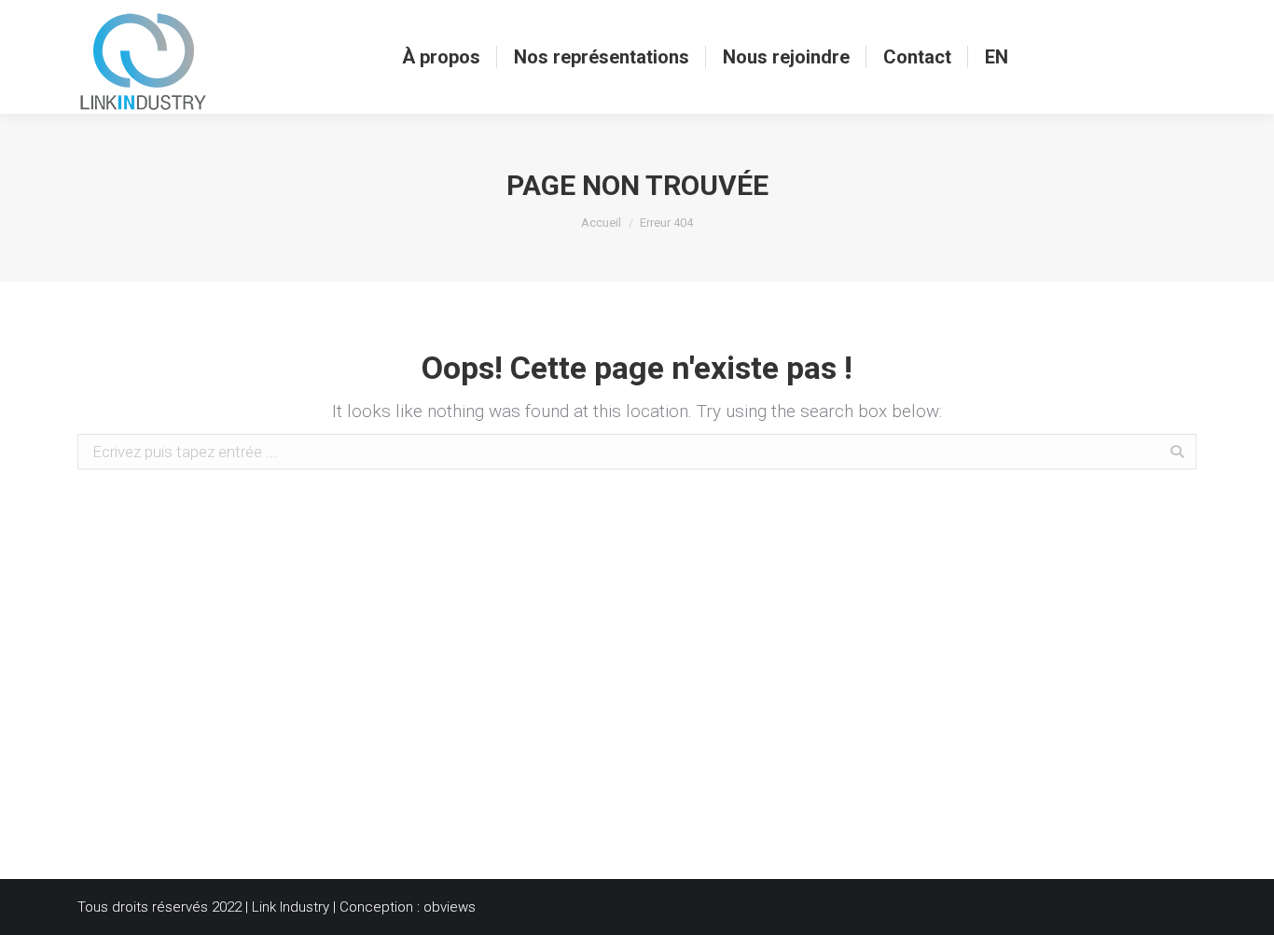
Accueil (601, 223)
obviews (449, 907)
